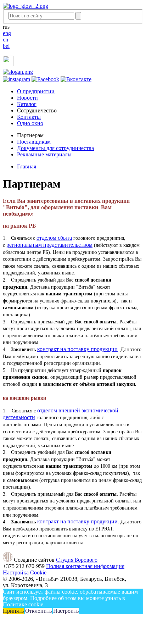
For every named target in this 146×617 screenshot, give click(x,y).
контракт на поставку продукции (77, 349)
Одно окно (30, 123)
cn (5, 40)
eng (7, 33)
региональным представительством (49, 245)
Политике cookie (23, 604)
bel (6, 46)
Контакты (29, 117)
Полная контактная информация (85, 566)
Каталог (26, 104)
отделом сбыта (54, 238)
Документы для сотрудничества (55, 148)
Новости (27, 98)
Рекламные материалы (44, 154)
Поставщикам (34, 142)
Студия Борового (76, 560)
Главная (26, 166)
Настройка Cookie (24, 572)
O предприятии (36, 91)
